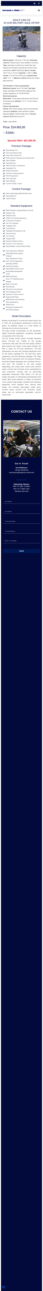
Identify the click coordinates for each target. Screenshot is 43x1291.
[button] (38, 10)
